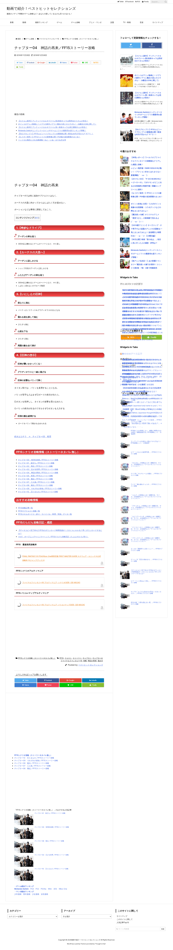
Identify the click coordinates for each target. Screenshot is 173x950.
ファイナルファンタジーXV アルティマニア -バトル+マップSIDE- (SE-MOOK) (53, 605)
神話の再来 (92, 661)
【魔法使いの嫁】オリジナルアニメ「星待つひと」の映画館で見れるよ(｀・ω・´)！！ (145, 218)
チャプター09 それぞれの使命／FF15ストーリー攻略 (40, 488)
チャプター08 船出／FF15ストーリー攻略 (35, 485)
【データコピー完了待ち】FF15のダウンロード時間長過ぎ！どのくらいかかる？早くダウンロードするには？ (146, 571)
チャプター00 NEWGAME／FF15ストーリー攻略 (38, 460)
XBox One (63, 889)
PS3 (37, 889)
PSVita (43, 889)
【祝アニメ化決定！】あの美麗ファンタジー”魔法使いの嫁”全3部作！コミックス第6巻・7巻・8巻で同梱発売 (146, 264)
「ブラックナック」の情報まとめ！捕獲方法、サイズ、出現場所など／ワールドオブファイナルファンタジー (146, 539)
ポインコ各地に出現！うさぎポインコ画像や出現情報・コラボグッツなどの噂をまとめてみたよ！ (146, 207)
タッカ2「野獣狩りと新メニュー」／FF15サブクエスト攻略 (146, 549)
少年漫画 (17, 894)
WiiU (50, 889)
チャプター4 (97, 658)
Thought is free (100, 944)
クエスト (68, 658)
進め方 (100, 661)
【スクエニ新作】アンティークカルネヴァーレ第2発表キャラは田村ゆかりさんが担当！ (53, 121)
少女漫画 (35, 894)
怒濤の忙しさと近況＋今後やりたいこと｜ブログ (141, 395)
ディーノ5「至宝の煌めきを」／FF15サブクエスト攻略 (146, 560)
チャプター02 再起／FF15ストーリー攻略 (35, 466)
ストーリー (77, 658)
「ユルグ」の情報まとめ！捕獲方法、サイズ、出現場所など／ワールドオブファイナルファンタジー (146, 496)
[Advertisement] (59, 92)
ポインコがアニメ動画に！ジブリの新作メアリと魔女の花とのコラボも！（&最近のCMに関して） (57, 124)
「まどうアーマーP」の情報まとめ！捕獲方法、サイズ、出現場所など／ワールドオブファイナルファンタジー (146, 518)
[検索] (166, 1)
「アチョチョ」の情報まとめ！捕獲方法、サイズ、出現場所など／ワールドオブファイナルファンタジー (146, 507)
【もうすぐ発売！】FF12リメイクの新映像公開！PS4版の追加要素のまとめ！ (49, 137)
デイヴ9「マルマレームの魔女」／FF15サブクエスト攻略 (146, 474)
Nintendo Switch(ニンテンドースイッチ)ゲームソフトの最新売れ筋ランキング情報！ (52, 130)
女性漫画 (44, 894)
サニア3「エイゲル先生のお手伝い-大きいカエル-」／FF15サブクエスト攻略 (146, 592)
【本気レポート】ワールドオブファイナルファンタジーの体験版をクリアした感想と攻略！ (146, 160)
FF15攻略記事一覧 (25, 508)
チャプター (87, 658)
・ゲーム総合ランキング (24, 886)
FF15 (62, 658)
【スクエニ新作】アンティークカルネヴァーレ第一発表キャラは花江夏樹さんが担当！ (52, 127)
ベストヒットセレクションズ (90, 665)
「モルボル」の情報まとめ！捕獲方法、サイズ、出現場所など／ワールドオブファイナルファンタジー (146, 464)
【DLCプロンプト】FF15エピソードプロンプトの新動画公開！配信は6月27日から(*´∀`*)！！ (55, 134)
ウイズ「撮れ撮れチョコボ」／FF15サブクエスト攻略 (146, 485)
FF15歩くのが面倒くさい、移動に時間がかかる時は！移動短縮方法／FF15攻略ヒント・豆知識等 (146, 432)
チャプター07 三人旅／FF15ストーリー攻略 (36, 482)
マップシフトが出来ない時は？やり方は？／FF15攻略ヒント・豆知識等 (146, 442)
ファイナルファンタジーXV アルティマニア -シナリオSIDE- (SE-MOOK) (51, 582)
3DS (55, 889)
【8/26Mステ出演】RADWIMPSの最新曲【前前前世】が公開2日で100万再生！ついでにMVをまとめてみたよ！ (142, 332)
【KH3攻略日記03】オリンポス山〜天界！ (139, 377)
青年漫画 (26, 894)
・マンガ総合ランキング (24, 891)
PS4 (32, 889)
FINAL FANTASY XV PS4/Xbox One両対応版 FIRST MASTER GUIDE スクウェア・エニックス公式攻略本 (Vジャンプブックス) (61, 558)
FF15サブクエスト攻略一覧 (29, 511)
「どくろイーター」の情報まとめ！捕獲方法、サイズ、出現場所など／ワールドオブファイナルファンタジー (146, 528)
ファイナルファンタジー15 (71, 661)
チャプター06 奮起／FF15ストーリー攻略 (35, 479)
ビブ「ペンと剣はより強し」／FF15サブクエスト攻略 (146, 582)
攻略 (85, 661)
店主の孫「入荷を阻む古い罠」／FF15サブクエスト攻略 (146, 603)
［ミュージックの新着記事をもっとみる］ (137, 339)
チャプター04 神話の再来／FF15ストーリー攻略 (38, 472)
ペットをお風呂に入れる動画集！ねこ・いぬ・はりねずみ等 (42, 140)
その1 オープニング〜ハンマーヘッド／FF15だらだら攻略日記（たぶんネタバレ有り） (53, 537)
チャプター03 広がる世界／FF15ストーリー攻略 (38, 469)
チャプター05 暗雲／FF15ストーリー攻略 (35, 476)
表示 (37, 218)
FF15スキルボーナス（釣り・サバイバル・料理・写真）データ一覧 (45, 514)
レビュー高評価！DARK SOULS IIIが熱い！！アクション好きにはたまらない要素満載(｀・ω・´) (146, 171)
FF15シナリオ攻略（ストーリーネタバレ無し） (37, 658)
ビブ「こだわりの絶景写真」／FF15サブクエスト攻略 (146, 453)
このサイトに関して (125, 919)
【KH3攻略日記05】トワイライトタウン (138, 360)
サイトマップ (122, 916)
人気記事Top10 (123, 922)
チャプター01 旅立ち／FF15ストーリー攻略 (36, 463)
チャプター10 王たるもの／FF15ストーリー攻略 (38, 492)
